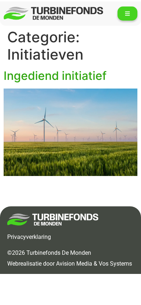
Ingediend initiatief (55, 76)
